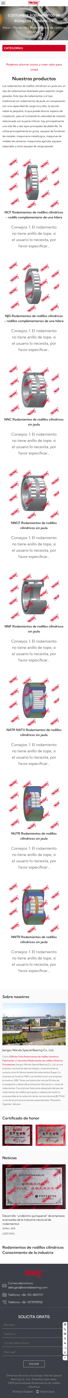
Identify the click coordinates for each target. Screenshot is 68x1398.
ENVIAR (34, 1363)
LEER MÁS (8, 1233)
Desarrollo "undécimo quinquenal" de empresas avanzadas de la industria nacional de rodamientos (33, 1219)
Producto (20, 27)
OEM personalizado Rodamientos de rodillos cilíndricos (34, 1384)
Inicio (7, 27)
